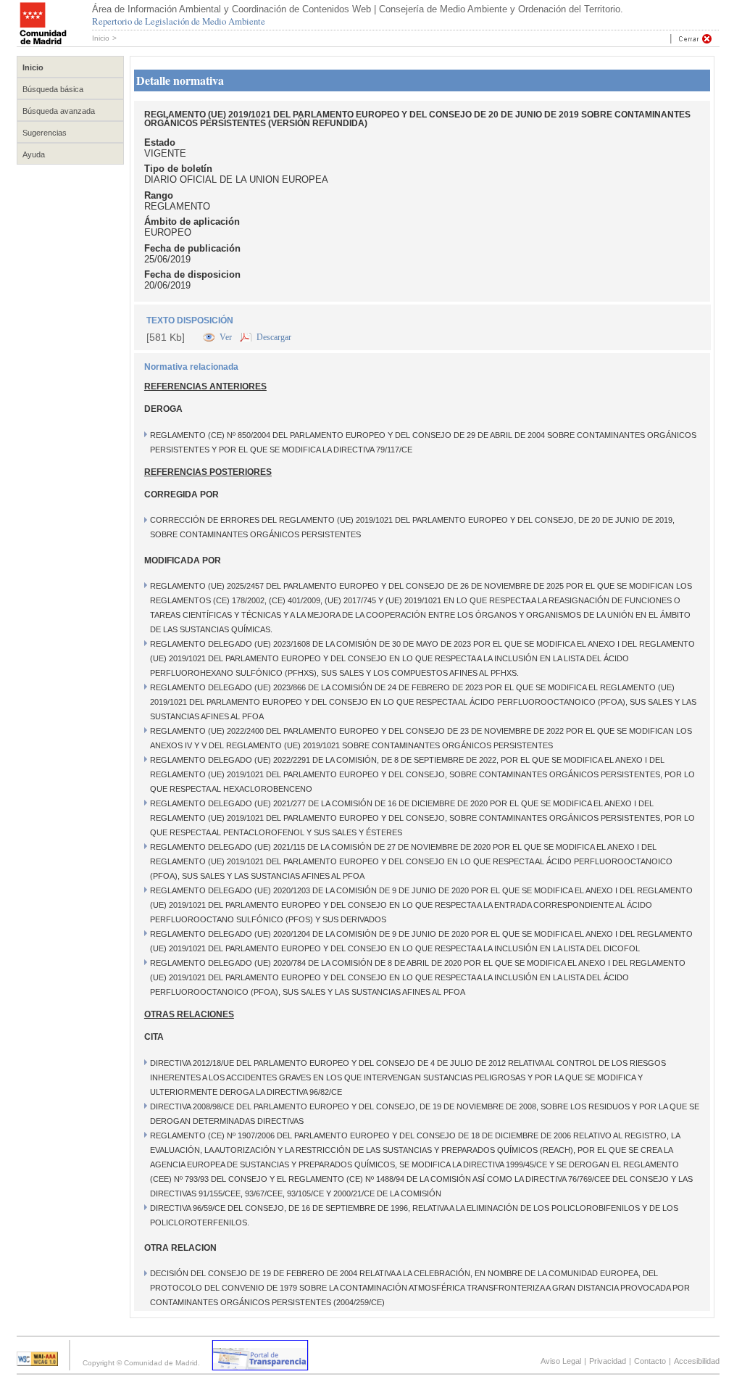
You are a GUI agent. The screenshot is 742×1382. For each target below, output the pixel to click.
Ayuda (33, 154)
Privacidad (607, 1361)
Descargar (274, 337)
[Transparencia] (260, 1366)
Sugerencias (44, 132)
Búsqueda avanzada (58, 111)
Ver (227, 337)
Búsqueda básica (52, 89)
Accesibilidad (697, 1361)
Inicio (100, 38)
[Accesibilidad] (37, 1362)
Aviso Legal (561, 1361)
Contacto (650, 1361)
